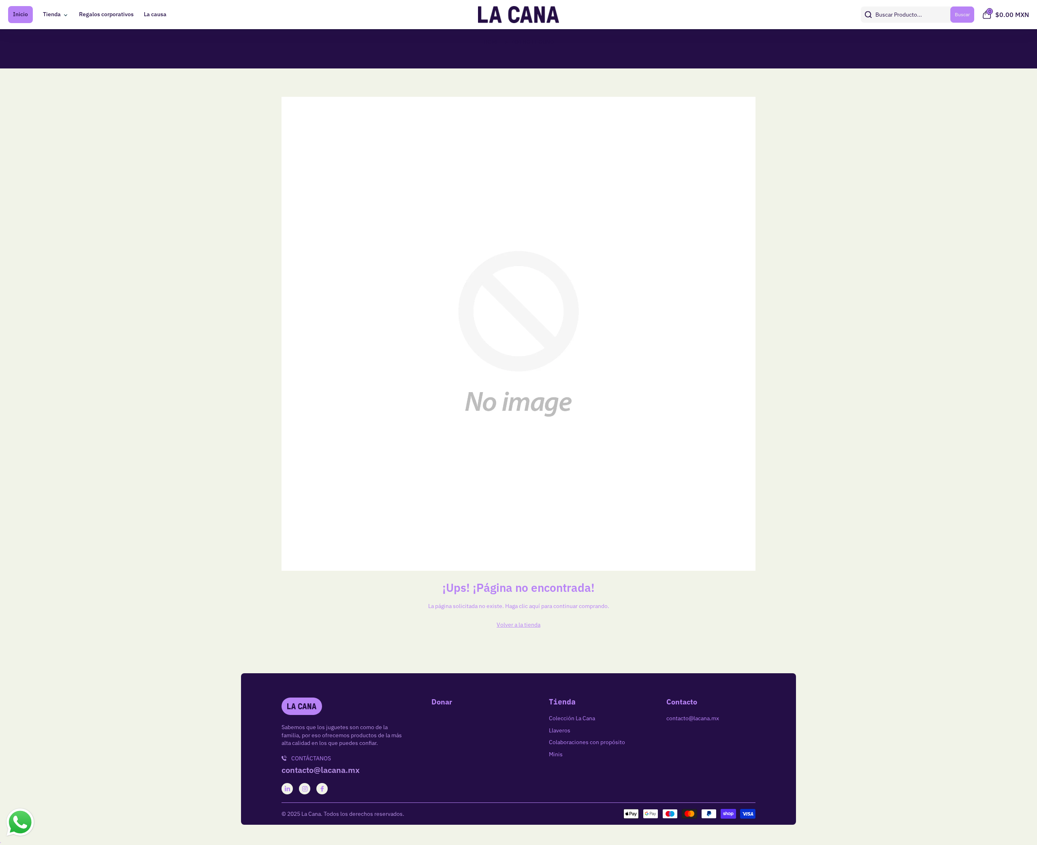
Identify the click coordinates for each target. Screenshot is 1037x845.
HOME (491, 41)
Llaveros (559, 730)
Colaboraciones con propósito (587, 742)
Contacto (681, 702)
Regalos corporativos (106, 14)
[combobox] (917, 14)
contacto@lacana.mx (321, 770)
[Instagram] (305, 789)
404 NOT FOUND (533, 41)
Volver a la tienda (518, 624)
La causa (155, 14)
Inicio (20, 14)
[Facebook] (322, 789)
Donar (441, 702)
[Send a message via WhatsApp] (20, 822)
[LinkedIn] (287, 789)
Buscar (962, 14)
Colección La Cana (572, 718)
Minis (556, 754)
